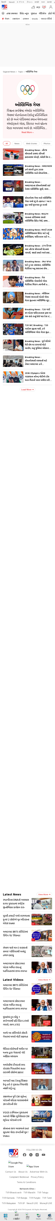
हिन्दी (4, 2)
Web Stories (31, 143)
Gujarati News (9, 71)
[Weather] (33, 7)
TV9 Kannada (8, 1198)
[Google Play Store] (17, 1164)
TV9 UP (21, 1203)
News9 (11, 2)
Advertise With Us (39, 1171)
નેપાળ (7, 18)
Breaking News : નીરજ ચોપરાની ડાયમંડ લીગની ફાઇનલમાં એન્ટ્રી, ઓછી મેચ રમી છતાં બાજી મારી (38, 155)
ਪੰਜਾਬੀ (49, 2)
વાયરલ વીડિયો (46, 18)
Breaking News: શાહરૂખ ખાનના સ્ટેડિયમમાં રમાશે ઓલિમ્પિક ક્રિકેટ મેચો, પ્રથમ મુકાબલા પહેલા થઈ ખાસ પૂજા (37, 219)
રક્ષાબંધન (16, 18)
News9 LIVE (32, 1203)
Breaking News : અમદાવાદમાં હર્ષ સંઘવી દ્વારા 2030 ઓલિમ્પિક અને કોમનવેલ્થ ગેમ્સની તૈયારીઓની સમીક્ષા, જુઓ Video (38, 173)
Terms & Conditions (26, 1182)
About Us (23, 1171)
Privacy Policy (37, 1177)
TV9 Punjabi (34, 1198)
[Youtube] (43, 1154)
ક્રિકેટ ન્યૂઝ (24, 13)
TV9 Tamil (47, 1198)
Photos (47, 143)
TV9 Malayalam (9, 1203)
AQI (38, 7)
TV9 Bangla (21, 1198)
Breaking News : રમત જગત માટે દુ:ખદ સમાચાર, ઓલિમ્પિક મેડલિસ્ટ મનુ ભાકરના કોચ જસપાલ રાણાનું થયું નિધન (38, 267)
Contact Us (10, 1171)
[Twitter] (31, 1154)
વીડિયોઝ (42, 13)
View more (43, 894)
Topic (20, 71)
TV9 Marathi (29, 1192)
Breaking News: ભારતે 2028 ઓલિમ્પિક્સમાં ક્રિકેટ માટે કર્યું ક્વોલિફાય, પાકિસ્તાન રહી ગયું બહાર (38, 235)
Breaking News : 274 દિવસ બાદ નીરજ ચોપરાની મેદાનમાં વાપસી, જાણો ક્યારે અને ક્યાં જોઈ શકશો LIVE (38, 251)
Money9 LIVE (46, 1203)
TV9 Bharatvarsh (14, 1192)
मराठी (37, 2)
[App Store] (35, 1167)
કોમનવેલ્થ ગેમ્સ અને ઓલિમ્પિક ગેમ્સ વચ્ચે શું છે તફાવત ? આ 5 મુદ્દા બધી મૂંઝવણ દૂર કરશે (38, 201)
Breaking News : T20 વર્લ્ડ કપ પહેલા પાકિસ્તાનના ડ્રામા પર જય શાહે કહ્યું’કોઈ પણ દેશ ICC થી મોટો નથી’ (38, 314)
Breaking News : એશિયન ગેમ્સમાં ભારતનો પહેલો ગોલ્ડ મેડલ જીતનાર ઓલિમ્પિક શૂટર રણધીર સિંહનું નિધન (37, 299)
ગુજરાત (34, 13)
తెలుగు (29, 2)
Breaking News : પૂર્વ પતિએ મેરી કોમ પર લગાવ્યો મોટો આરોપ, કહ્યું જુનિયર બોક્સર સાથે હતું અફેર (37, 346)
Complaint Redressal (19, 1177)
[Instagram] (37, 1154)
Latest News (12, 894)
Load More (26, 389)
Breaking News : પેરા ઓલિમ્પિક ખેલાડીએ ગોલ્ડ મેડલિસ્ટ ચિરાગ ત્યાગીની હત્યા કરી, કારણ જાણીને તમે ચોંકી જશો (37, 284)
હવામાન (26, 18)
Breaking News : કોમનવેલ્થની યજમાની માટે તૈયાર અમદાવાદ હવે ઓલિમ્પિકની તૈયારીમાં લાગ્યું (36, 362)
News (17, 143)
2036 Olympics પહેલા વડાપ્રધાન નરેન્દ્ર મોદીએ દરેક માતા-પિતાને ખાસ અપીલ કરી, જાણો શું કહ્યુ (37, 378)
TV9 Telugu (42, 1192)
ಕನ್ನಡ (20, 2)
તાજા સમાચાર (12, 13)
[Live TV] (43, 7)
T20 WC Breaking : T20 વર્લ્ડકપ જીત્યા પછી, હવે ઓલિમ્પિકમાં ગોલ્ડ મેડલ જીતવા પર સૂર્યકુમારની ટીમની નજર (38, 330)
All (7, 143)
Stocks (35, 18)
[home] (3, 13)
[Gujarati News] (4, 7)
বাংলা (43, 2)
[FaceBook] (24, 1154)
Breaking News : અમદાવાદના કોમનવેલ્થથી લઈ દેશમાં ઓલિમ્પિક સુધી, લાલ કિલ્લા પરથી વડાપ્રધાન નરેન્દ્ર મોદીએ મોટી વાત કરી (37, 189)
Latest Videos (13, 979)
